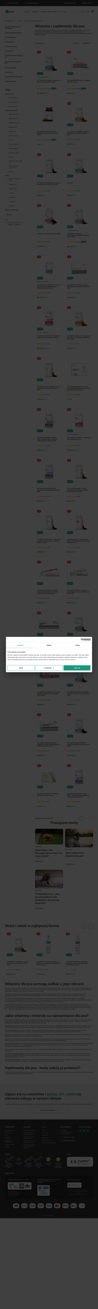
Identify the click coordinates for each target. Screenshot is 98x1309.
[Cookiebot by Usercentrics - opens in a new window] (82, 639)
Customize (48, 668)
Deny (21, 668)
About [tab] (78, 645)
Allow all (77, 668)
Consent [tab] (20, 645)
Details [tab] (49, 645)
